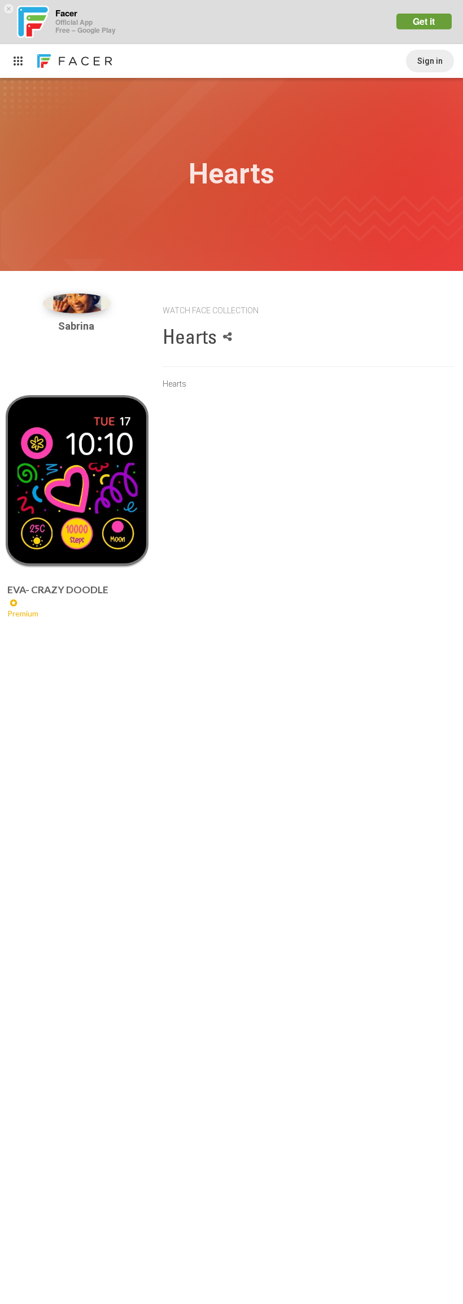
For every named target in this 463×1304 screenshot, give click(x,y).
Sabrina (77, 326)
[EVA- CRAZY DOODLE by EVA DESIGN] (77, 480)
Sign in (430, 60)
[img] (77, 303)
